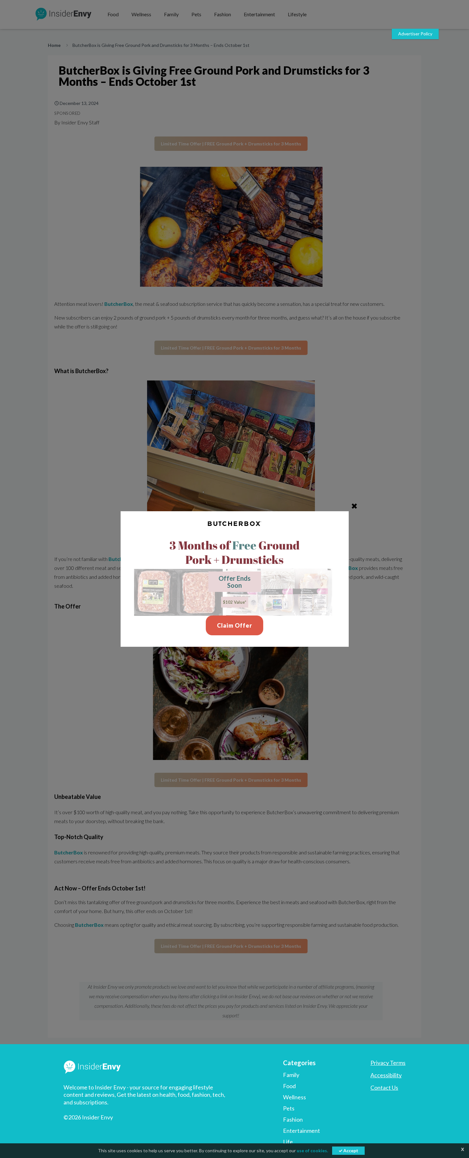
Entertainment (301, 1130)
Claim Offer (234, 625)
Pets (288, 1108)
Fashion (293, 1119)
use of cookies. (312, 1150)
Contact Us (384, 1087)
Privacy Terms (388, 1062)
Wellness (294, 1097)
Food (289, 1085)
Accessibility (386, 1075)
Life (288, 1141)
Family (291, 1074)
